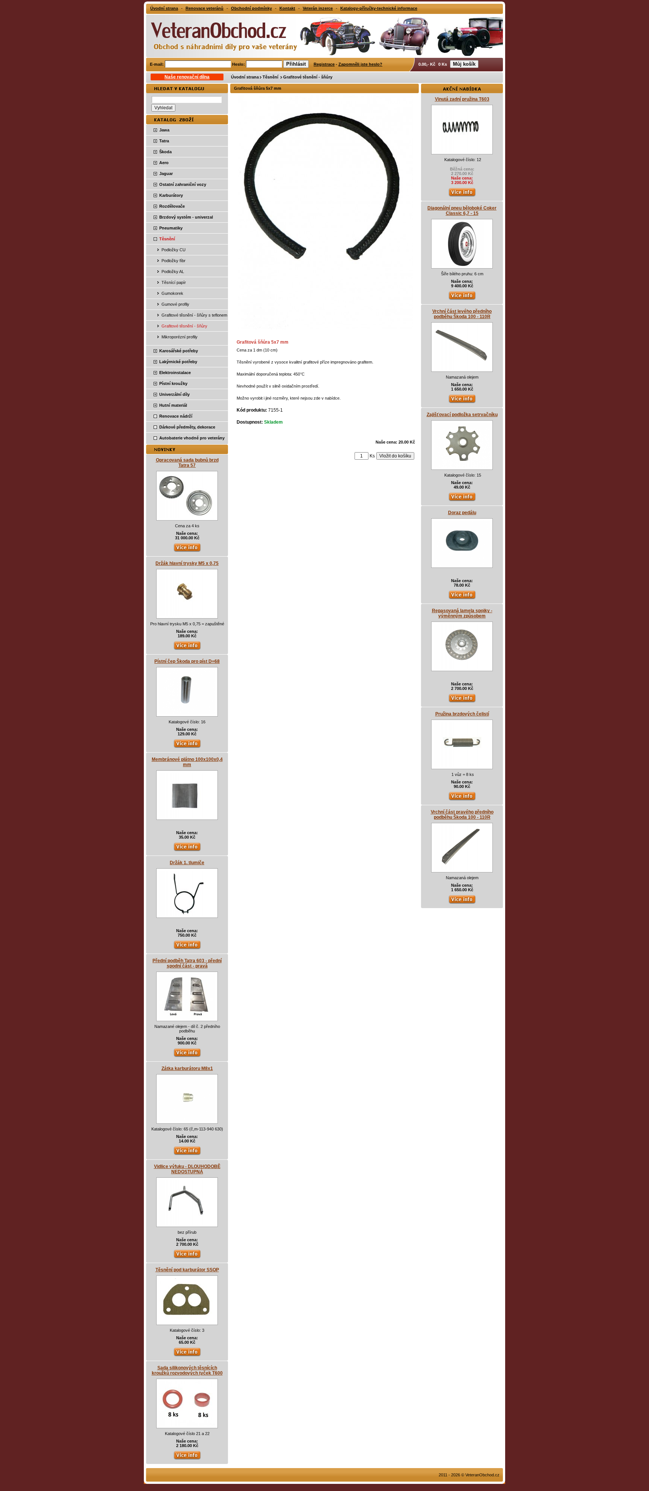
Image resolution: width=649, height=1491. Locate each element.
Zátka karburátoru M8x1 (187, 1068)
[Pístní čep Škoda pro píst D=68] (187, 712)
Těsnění (271, 77)
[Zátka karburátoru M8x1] (187, 1120)
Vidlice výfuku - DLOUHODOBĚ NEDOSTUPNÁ (187, 1169)
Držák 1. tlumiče (187, 862)
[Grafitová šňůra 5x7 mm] (325, 327)
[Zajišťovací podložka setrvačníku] (462, 466)
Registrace (324, 64)
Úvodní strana (245, 77)
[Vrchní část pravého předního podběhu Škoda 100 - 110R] (462, 868)
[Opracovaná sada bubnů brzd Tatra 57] (187, 516)
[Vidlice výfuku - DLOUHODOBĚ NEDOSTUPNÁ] (187, 1223)
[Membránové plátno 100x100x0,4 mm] (187, 816)
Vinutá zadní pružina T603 (462, 99)
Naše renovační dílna (187, 77)
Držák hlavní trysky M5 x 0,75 (187, 563)
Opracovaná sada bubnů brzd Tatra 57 (187, 462)
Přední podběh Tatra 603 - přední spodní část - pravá (187, 963)
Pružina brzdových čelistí (462, 714)
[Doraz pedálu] (462, 564)
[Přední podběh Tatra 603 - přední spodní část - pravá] (187, 1017)
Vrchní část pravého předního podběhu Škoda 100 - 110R (462, 814)
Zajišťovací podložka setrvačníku (462, 414)
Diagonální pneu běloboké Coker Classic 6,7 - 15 (462, 210)
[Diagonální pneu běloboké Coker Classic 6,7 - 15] (462, 264)
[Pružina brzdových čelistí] (462, 765)
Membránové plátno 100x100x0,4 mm (187, 762)
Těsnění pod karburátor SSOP (187, 1269)
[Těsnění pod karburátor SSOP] (187, 1321)
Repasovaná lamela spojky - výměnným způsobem (462, 613)
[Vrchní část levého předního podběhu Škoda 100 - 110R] (462, 368)
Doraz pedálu (462, 512)
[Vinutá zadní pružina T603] (462, 150)
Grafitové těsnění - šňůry (307, 77)
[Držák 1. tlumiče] (187, 914)
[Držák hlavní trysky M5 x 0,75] (187, 614)
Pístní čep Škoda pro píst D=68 (187, 661)
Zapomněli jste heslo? (360, 64)
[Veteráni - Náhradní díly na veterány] (216, 35)
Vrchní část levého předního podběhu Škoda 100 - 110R (462, 314)
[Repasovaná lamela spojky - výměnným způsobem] (462, 667)
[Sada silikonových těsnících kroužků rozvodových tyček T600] (187, 1424)
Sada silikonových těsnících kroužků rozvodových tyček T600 (187, 1370)
